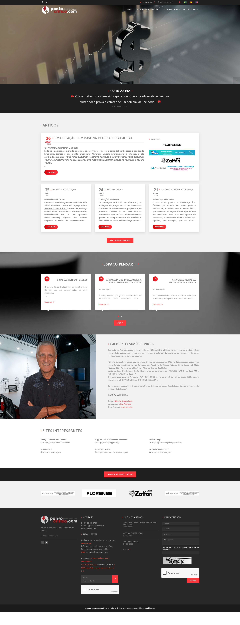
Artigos (156, 9)
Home (130, 9)
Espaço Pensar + (172, 9)
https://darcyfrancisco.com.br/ (55, 441)
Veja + (120, 323)
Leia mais (51, 172)
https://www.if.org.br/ (160, 451)
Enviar (193, 580)
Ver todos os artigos (120, 240)
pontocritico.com (94, 608)
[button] (3, 80)
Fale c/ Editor (190, 9)
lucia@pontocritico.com (93, 525)
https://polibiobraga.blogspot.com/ (165, 441)
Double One (150, 608)
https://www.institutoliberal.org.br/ (111, 451)
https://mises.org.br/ (51, 451)
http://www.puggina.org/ (111, 441)
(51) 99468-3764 (90, 523)
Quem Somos (142, 9)
